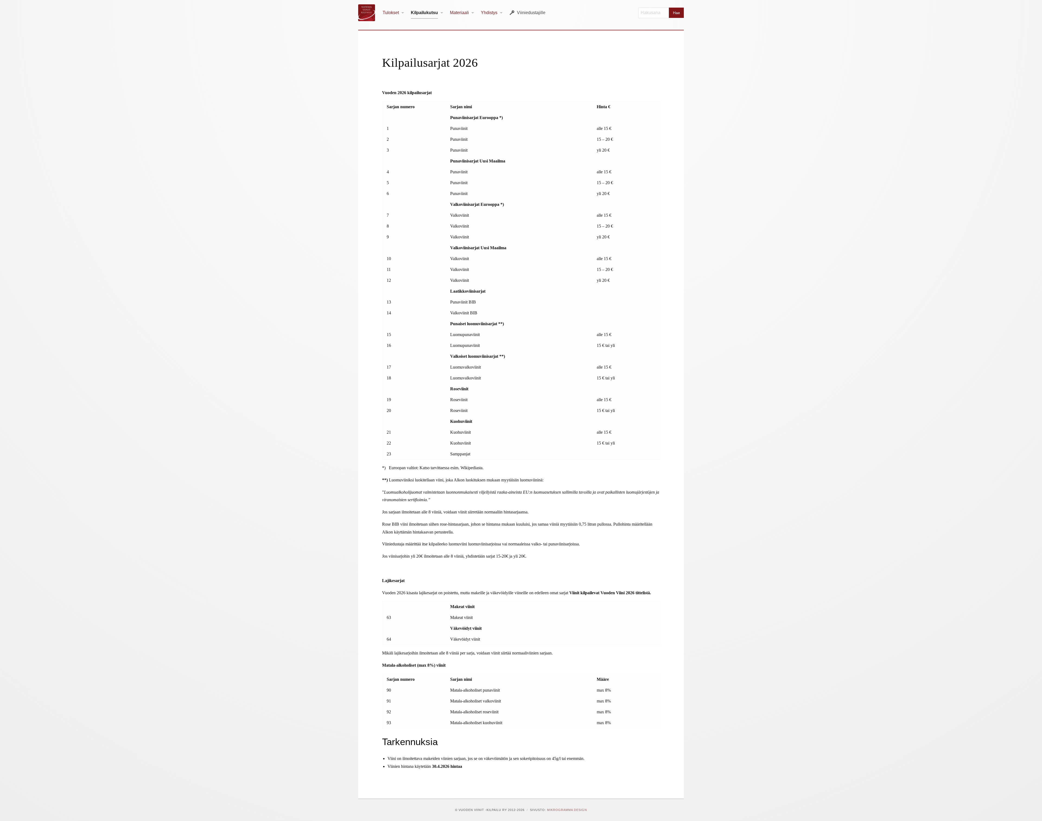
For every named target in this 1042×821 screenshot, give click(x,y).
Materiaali (459, 12)
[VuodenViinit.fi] (368, 12)
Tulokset (391, 12)
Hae (676, 13)
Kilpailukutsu (424, 12)
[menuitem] (393, 13)
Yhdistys (489, 12)
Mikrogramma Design (567, 810)
